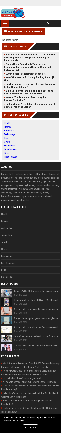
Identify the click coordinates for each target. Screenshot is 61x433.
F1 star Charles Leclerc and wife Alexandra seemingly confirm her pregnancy (37, 345)
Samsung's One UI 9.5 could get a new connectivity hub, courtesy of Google (37, 291)
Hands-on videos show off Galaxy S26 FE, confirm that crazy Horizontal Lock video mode (37, 300)
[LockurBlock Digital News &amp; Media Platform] (13, 13)
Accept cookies (30, 427)
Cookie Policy (18, 420)
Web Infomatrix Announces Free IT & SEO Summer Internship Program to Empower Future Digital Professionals (29, 57)
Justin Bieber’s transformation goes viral (26, 73)
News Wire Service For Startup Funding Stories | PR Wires (30, 79)
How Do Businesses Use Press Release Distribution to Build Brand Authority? (30, 85)
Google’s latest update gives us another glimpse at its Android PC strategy (37, 318)
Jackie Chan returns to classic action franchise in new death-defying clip (37, 336)
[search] (48, 23)
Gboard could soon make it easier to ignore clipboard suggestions (37, 309)
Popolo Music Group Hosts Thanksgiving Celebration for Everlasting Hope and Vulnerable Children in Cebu (28, 67)
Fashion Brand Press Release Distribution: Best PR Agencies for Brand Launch (29, 105)
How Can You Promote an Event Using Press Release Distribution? (26, 99)
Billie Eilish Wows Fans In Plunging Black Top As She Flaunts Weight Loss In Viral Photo (28, 92)
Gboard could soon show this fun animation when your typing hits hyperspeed (37, 327)
